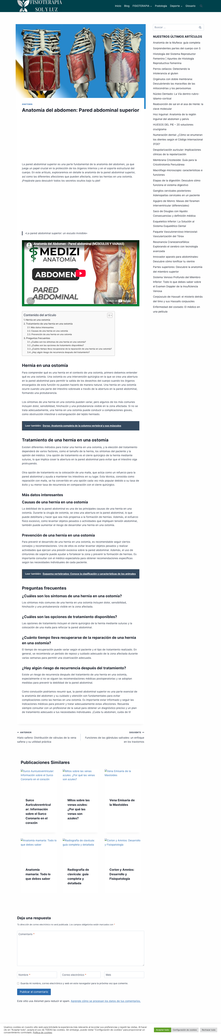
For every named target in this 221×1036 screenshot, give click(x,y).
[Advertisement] (80, 140)
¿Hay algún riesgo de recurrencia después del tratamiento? (61, 352)
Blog (126, 5)
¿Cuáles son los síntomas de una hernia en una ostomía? (58, 342)
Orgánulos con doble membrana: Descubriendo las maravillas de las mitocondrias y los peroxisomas (174, 84)
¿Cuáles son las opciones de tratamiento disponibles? (57, 345)
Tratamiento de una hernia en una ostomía (49, 323)
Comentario (26, 934)
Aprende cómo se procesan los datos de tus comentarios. (106, 1001)
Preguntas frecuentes (38, 338)
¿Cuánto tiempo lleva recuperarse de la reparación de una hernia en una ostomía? (72, 349)
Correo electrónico (74, 974)
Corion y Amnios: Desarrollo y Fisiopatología (121, 874)
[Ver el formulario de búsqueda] (201, 6)
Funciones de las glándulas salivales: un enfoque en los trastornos (114, 737)
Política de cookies (42, 1032)
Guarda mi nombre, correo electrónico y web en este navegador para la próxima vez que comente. (74, 983)
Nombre (24, 974)
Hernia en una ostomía (38, 319)
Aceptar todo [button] (162, 1029)
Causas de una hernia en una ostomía (49, 331)
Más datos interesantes (42, 327)
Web (108, 974)
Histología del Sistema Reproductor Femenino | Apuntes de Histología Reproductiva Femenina (174, 58)
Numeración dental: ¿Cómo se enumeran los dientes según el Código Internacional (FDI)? (178, 139)
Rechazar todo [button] (208, 1030)
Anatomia (27, 104)
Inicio (118, 5)
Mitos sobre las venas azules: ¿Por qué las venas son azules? (79, 809)
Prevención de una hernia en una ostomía (51, 334)
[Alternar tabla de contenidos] (108, 315)
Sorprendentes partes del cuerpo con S (177, 48)
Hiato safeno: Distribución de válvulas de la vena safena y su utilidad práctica (46, 737)
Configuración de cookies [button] (185, 1030)
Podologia (161, 5)
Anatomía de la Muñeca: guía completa (176, 42)
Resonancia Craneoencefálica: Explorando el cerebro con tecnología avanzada (175, 246)
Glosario (190, 5)
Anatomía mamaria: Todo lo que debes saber (38, 874)
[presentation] (39, 781)
